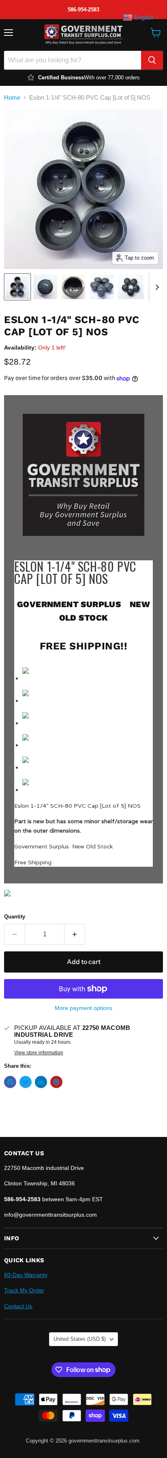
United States (80, 1339)
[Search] (152, 60)
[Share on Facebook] (10, 1082)
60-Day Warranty (25, 1275)
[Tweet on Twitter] (25, 1082)
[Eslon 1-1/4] (17, 287)
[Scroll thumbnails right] (155, 287)
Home (12, 97)
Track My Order (24, 1290)
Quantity (14, 917)
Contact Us (18, 1306)
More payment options (83, 1008)
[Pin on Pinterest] (56, 1082)
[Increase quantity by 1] (74, 934)
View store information (38, 1053)
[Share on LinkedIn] (41, 1082)
